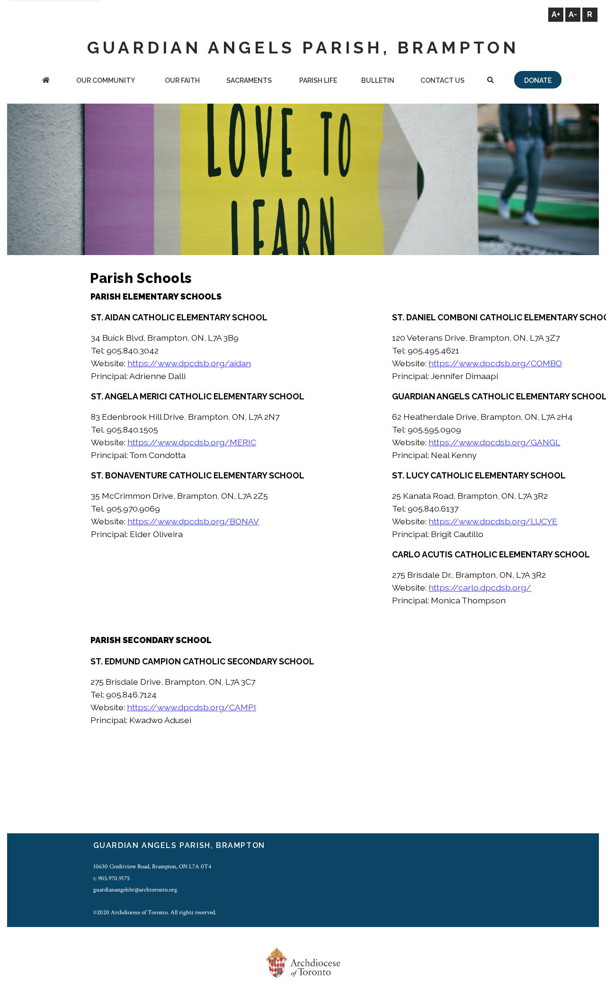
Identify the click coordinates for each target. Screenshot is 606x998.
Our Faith (182, 80)
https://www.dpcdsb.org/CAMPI (191, 707)
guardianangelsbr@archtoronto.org (135, 889)
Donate (538, 80)
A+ (556, 14)
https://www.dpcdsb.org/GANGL (494, 442)
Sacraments (249, 80)
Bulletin (377, 80)
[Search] (491, 81)
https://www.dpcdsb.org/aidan (189, 363)
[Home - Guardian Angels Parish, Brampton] (45, 81)
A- (573, 14)
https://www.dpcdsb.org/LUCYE (492, 521)
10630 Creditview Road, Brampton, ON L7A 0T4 (152, 866)
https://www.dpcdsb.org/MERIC (191, 442)
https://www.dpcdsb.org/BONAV (193, 521)
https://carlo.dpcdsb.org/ (479, 587)
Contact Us (442, 80)
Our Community (105, 80)
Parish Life (318, 80)
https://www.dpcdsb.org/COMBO (495, 363)
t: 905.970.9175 (111, 878)
